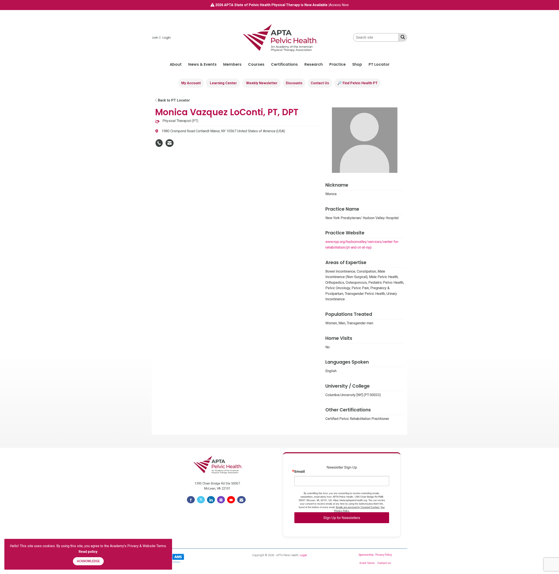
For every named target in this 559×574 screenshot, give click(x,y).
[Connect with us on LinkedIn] (211, 500)
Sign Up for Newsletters (341, 517)
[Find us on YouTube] (231, 500)
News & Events (202, 64)
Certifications (284, 64)
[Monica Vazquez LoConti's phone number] (159, 143)
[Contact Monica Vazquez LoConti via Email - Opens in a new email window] (169, 143)
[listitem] (157, 37)
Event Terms (367, 563)
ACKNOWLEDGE (88, 561)
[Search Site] (402, 37)
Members (232, 64)
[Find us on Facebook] (191, 500)
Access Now (339, 5)
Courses (256, 64)
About (176, 64)
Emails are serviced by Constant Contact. (358, 507)
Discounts (294, 83)
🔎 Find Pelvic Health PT (357, 83)
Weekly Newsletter (261, 83)
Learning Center (223, 83)
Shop (357, 64)
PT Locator (379, 64)
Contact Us (320, 83)
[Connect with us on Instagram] (221, 500)
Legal (303, 555)
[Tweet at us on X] (201, 500)
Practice (337, 64)
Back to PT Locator (173, 100)
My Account (191, 83)
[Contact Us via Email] (241, 500)
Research (313, 64)
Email (299, 471)
